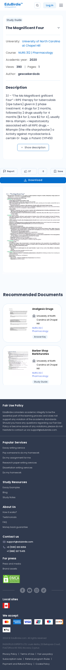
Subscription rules (12, 658)
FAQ (5, 522)
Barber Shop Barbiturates (40, 352)
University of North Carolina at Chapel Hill (41, 43)
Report (10, 171)
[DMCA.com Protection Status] (33, 579)
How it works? (10, 512)
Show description (35, 147)
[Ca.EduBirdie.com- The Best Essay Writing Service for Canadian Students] (6, 607)
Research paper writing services (20, 462)
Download (35, 180)
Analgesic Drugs (42, 308)
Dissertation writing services (17, 467)
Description (16, 87)
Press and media (12, 563)
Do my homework (12, 472)
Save (60, 171)
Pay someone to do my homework (21, 452)
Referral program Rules (37, 658)
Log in (49, 5)
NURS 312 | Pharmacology (35, 53)
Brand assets (10, 568)
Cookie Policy (43, 663)
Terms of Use (27, 653)
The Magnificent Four (25, 27)
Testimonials (10, 517)
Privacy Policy (10, 653)
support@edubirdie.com (44, 429)
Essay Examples (11, 487)
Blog (5, 492)
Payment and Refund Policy (17, 663)
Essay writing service (14, 447)
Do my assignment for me (17, 457)
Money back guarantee (15, 527)
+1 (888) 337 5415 (16, 551)
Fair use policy (45, 653)
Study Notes (9, 497)
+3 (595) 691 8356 (16, 547)
